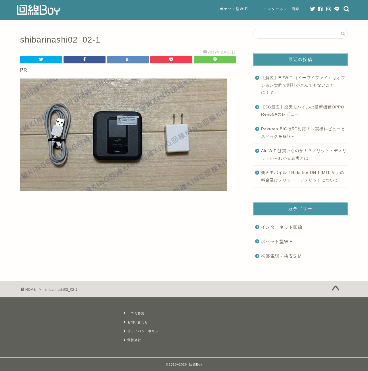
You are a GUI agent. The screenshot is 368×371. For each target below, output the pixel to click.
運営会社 (134, 340)
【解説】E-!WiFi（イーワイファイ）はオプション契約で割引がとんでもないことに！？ (303, 85)
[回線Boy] (38, 14)
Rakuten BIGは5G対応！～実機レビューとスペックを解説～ (303, 133)
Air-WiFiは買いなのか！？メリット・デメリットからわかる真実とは (304, 154)
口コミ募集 (136, 313)
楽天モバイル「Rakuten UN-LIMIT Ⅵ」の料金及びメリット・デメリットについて (302, 176)
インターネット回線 (281, 9)
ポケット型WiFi (234, 9)
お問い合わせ (137, 322)
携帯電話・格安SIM (281, 256)
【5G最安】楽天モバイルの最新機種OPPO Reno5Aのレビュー (302, 111)
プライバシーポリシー (144, 331)
